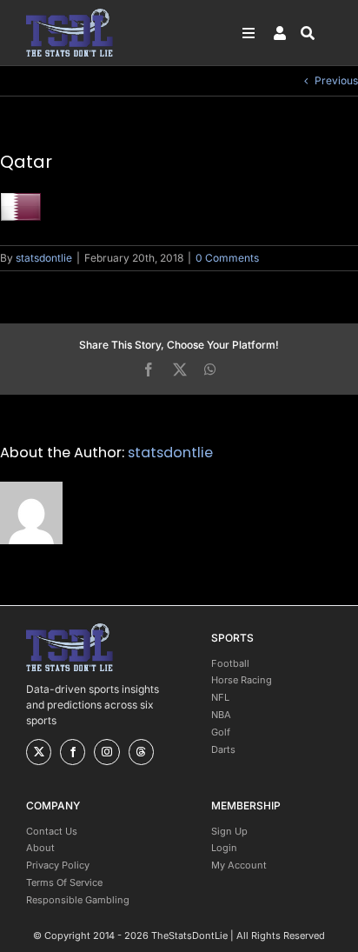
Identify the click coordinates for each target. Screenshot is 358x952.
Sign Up (229, 831)
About (40, 848)
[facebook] (72, 752)
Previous (336, 80)
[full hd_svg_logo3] (69, 13)
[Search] (316, 33)
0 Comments (227, 257)
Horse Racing (241, 680)
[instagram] (106, 752)
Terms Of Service (64, 882)
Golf (220, 732)
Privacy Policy (58, 865)
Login (224, 848)
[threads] (141, 752)
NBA (221, 715)
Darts (223, 749)
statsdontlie (44, 257)
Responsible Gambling (77, 900)
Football (230, 663)
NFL (220, 697)
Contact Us (51, 831)
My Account (239, 865)
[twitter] (38, 752)
